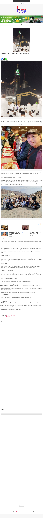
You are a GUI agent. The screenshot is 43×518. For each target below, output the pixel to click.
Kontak (8, 511)
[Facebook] (2, 59)
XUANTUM (29, 515)
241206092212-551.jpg (9, 316)
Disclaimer (22, 511)
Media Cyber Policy (29, 511)
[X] (4, 59)
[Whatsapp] (6, 59)
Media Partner (37, 511)
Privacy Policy (16, 511)
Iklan (12, 511)
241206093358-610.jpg (10, 315)
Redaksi (4, 511)
